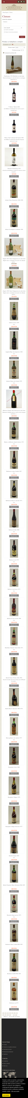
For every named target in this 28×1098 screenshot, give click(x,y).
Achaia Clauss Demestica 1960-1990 (14, 200)
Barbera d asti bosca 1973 (14, 589)
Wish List (5, 1065)
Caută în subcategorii (9, 29)
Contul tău (6, 1061)
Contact (5, 1044)
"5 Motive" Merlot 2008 (14, 107)
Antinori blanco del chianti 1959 (14, 381)
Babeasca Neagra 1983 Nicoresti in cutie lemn (14, 410)
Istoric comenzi (7, 1063)
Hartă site (6, 1054)
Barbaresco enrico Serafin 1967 (14, 471)
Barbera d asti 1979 (14, 560)
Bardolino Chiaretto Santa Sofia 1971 (14, 647)
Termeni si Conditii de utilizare (10, 1047)
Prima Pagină (5, 12)
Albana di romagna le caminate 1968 (14, 229)
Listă (11, 44)
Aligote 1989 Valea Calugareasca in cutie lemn (14, 291)
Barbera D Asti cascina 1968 (14, 618)
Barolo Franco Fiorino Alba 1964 (14, 677)
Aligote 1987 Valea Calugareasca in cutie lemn (14, 258)
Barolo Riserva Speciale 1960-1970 (14, 708)
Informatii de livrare (8, 1049)
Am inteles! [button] (6, 1095)
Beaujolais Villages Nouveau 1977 (14, 826)
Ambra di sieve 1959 (14, 322)
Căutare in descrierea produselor (11, 32)
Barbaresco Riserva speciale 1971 (14, 500)
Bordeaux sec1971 (14, 1003)
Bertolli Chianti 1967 (14, 855)
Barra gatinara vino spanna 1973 (14, 738)
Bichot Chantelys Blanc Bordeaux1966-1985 (14, 885)
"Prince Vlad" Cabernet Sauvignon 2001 (14, 137)
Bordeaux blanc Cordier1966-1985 (14, 944)
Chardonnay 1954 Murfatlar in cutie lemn (14, 76)
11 (10, 1014)
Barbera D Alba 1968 (14, 530)
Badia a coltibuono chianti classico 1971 (14, 442)
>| (16, 1014)
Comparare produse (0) (10, 52)
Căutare (11, 12)
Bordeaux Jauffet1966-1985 (14, 973)
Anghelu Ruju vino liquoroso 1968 (14, 352)
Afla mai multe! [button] (15, 1091)
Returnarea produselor (8, 1051)
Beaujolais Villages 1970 (14, 797)
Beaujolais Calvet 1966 (14, 767)
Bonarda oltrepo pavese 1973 (14, 915)
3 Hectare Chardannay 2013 (14, 168)
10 (7, 1014)
